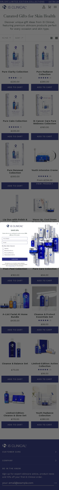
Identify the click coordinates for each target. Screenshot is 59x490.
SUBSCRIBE (15, 259)
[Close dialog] (57, 224)
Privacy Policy (12, 265)
